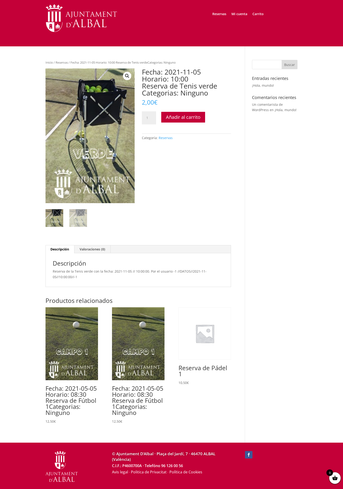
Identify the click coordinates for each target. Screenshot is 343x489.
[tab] (59, 249)
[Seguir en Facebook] (248, 454)
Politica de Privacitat (149, 472)
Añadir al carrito (183, 117)
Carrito (258, 14)
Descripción (59, 249)
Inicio (49, 62)
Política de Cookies (185, 472)
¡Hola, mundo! (263, 85)
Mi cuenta (239, 14)
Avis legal (120, 472)
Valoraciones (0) (92, 249)
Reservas (219, 14)
